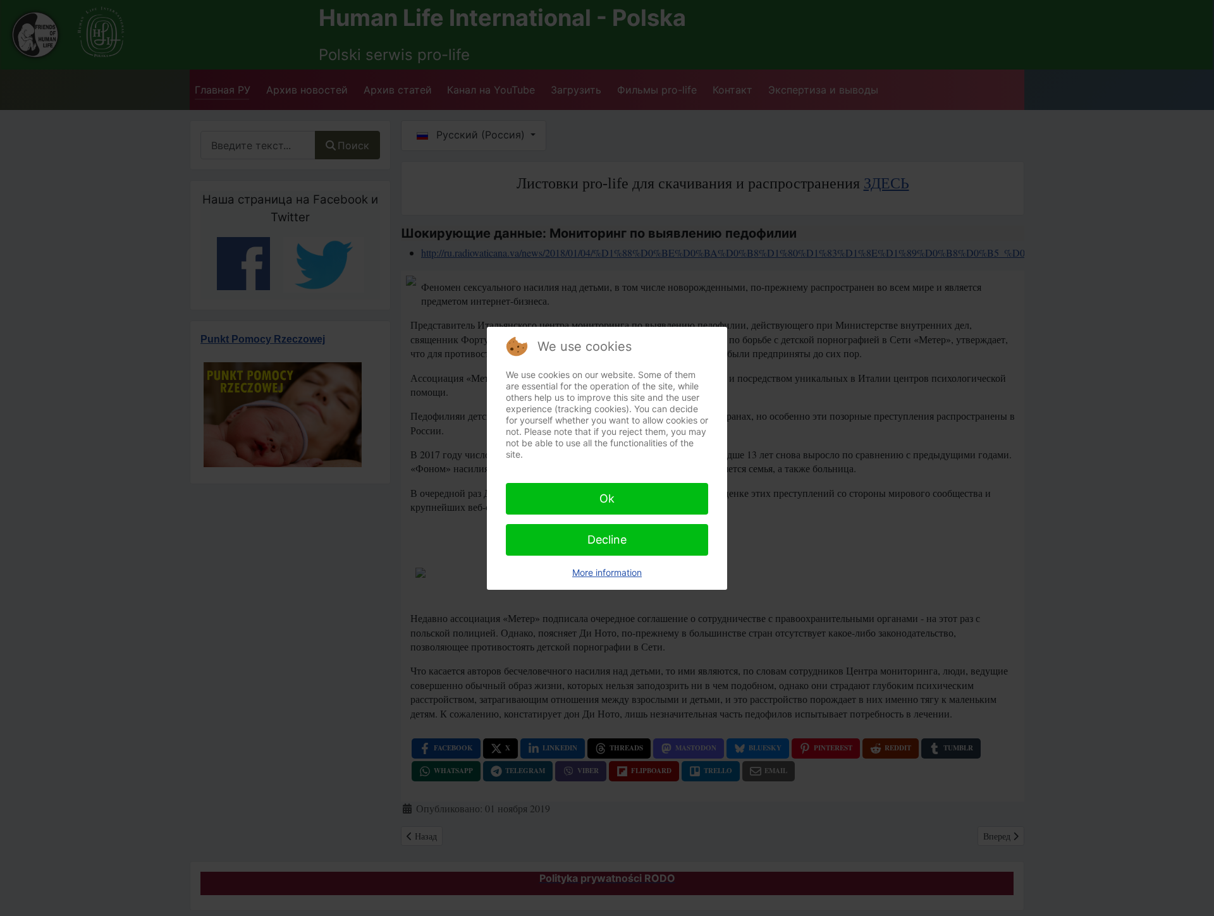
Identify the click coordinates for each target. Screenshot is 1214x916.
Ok (607, 498)
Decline (607, 539)
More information (607, 572)
